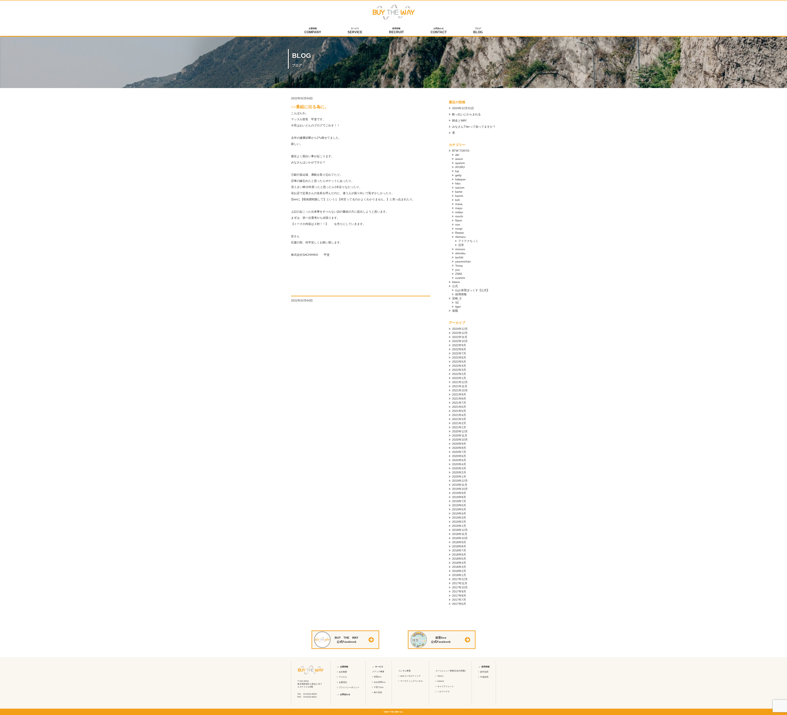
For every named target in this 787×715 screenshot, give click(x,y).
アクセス (343, 677)
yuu (457, 269)
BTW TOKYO (460, 150)
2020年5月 (459, 460)
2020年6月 (459, 456)
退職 (455, 310)
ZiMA (458, 273)
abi (457, 154)
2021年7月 (459, 402)
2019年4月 (459, 513)
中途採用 (484, 677)
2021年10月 (460, 390)
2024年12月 (460, 328)
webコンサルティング (410, 676)
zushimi (460, 278)
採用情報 (396, 30)
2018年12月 (460, 530)
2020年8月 (459, 447)
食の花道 (378, 692)
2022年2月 (459, 374)
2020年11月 (459, 435)
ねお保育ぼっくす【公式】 (472, 290)
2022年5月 (459, 361)
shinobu (460, 253)
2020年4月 (459, 464)
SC (457, 302)
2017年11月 (459, 583)
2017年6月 (459, 603)
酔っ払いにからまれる (466, 114)
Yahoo (440, 676)
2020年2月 (459, 472)
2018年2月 (459, 571)
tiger (458, 306)
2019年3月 (459, 517)
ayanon (460, 163)
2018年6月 (459, 554)
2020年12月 (460, 431)
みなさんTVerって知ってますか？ (474, 126)
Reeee (459, 232)
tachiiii (459, 257)
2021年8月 (459, 398)
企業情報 (312, 30)
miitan (459, 212)
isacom (459, 187)
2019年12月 (460, 480)
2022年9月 (459, 345)
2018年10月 (460, 538)
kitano (456, 282)
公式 (455, 286)
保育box (377, 677)
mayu (458, 208)
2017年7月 (459, 599)
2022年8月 (459, 349)
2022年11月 (459, 337)
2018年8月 (459, 546)
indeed (440, 681)
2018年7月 (459, 550)
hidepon (460, 179)
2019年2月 (459, 521)
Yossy (459, 265)
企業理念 (343, 682)
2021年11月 (459, 386)
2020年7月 (459, 452)
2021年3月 (459, 419)
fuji (457, 171)
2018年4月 (459, 562)
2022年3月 (459, 369)
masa (458, 204)
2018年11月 (459, 534)
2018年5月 (459, 558)
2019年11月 (459, 484)
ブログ (478, 30)
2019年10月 (460, 488)
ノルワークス (443, 691)
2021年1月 (459, 427)
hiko (458, 183)
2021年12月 (460, 382)
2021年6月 (459, 406)
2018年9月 (459, 542)
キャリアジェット (445, 686)
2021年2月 (459, 423)
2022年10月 (460, 341)
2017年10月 (460, 587)
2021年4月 (459, 415)
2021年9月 (459, 394)
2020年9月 (459, 443)
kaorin (459, 195)
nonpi (458, 228)
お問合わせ (439, 30)
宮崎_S (456, 298)
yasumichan (463, 261)
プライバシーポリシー (349, 687)
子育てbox (378, 687)
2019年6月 (459, 505)
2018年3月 (459, 566)
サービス (355, 30)
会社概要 (343, 672)
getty (458, 175)
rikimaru (460, 236)
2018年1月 (459, 575)
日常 (461, 245)
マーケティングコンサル (411, 681)
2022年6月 (459, 357)
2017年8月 (459, 595)
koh (457, 200)
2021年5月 (459, 410)
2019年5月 (459, 509)
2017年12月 (460, 579)
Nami (458, 220)
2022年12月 (460, 333)
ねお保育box (380, 682)
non (457, 224)
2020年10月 (460, 439)
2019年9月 (459, 493)
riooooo (460, 249)
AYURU (460, 167)
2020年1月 (459, 476)
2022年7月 (459, 353)
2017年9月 (459, 591)
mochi (459, 216)
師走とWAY (459, 120)
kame (458, 191)
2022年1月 (459, 378)
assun (459, 158)
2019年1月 (459, 525)
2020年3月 (459, 468)
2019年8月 (459, 497)
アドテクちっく (468, 241)
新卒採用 (484, 672)
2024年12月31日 (463, 108)
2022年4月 (459, 365)
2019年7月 (459, 501)
